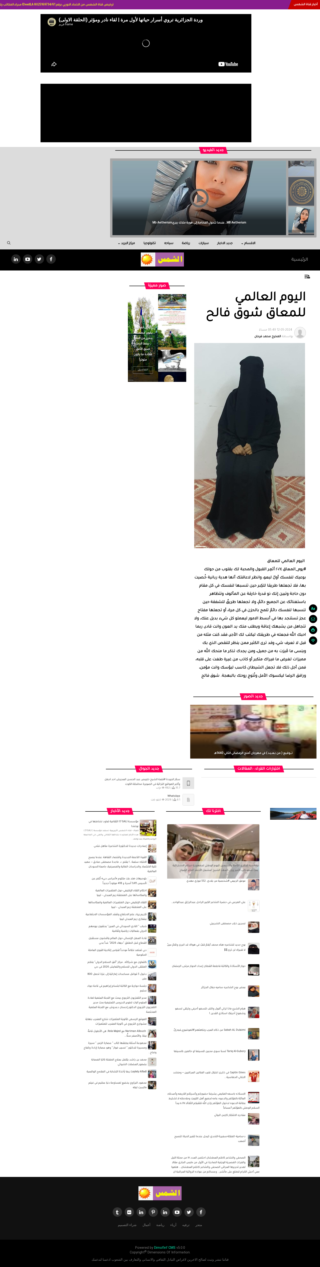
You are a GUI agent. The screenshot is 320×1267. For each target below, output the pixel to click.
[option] (301, 190)
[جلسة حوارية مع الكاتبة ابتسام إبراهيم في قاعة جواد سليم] (152, 988)
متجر (198, 1225)
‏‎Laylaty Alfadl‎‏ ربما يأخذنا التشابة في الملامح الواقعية (117, 1071)
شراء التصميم (127, 1225)
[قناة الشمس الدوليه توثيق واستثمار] (160, 1193)
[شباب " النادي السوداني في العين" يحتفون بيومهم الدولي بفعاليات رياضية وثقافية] (152, 928)
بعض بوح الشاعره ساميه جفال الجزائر (223, 987)
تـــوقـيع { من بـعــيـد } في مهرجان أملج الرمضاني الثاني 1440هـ (253, 753)
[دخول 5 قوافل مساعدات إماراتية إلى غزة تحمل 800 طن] (152, 976)
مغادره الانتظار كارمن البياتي (230, 1115)
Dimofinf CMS (164, 1248)
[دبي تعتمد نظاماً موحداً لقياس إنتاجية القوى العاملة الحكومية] (152, 952)
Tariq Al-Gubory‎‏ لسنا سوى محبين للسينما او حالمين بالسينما (210, 1051)
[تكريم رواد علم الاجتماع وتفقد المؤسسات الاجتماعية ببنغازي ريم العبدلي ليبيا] (152, 916)
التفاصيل (143, 370)
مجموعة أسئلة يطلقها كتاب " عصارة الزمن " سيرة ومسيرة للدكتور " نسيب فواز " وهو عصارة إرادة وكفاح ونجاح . (120, 1048)
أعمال (146, 1225)
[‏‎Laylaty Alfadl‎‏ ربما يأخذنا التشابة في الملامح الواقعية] (152, 1074)
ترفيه (186, 1225)
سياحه (168, 243)
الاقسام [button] (249, 243)
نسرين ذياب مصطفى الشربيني (228, 923)
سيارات (204, 243)
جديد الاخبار (225, 243)
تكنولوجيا (150, 243)
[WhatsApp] (188, 800)
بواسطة (273, 333)
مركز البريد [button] (128, 243)
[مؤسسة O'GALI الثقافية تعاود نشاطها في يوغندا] (148, 828)
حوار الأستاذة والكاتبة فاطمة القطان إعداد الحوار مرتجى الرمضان (209, 966)
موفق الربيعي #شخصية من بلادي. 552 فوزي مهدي (216, 881)
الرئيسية (299, 260)
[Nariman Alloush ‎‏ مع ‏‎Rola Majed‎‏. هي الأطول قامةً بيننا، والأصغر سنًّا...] (152, 1033)
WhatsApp (173, 796)
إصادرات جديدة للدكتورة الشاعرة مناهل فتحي (120, 846)
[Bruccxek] (293, 813)
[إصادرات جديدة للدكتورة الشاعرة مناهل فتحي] (152, 848)
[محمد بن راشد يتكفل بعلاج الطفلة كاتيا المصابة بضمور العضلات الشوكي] (152, 1062)
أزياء (173, 1225)
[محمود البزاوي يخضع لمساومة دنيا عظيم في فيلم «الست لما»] (152, 1085)
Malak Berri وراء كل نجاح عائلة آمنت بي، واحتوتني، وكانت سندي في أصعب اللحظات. (199, 223)
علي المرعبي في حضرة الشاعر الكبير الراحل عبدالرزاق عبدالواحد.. (208, 902)
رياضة (186, 243)
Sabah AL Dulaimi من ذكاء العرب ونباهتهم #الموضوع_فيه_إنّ (210, 1030)
